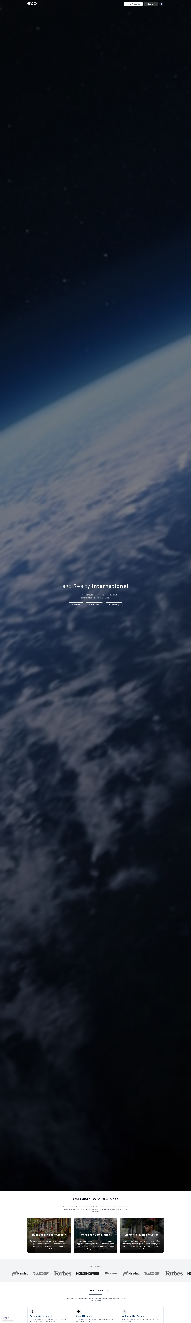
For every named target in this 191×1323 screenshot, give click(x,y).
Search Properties (133, 4)
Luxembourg (115, 605)
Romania (77, 605)
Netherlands (95, 605)
